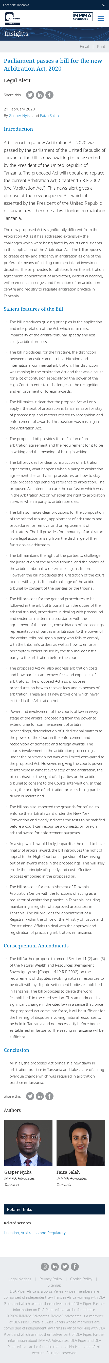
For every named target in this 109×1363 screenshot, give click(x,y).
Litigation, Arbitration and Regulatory (35, 1232)
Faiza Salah (49, 115)
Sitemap (54, 1285)
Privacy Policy (51, 1279)
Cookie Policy (81, 1279)
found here (86, 1309)
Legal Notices (19, 1279)
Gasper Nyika (20, 115)
